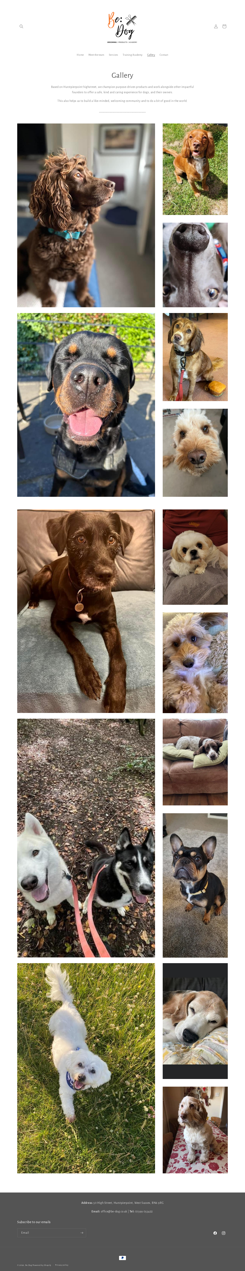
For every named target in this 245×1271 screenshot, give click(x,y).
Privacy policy (62, 1265)
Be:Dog (28, 1265)
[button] (21, 26)
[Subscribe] (82, 1232)
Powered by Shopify (42, 1265)
